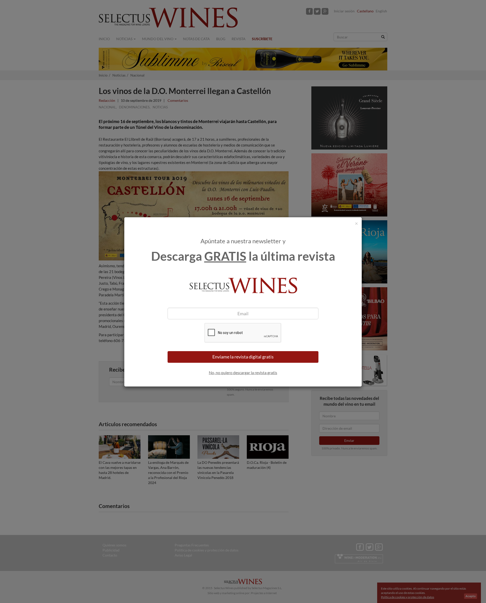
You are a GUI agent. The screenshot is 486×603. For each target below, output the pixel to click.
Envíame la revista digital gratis (243, 356)
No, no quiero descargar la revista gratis (243, 372)
